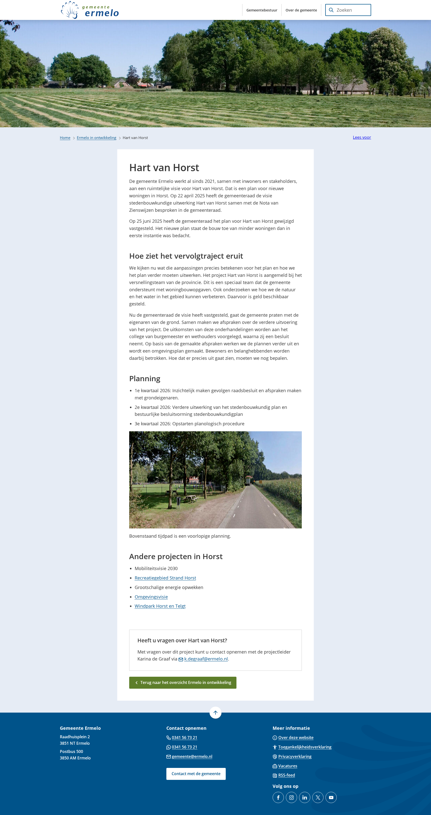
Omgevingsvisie (151, 597)
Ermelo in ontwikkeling (96, 137)
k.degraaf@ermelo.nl (206, 659)
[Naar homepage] (90, 10)
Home (65, 137)
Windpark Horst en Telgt (160, 606)
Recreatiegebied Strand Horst (165, 578)
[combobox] (348, 10)
